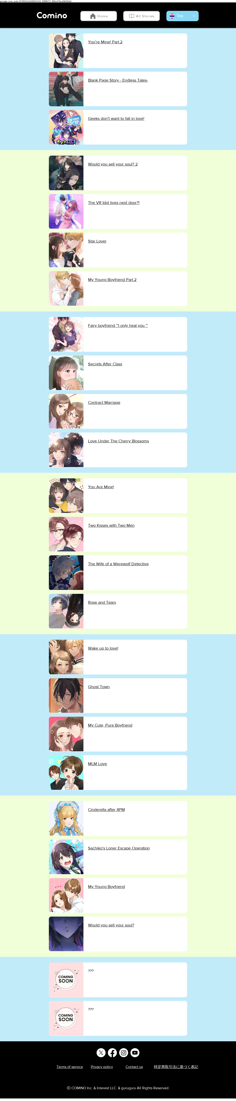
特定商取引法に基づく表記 (176, 1067)
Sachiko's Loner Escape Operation (119, 848)
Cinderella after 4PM (106, 809)
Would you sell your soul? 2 (113, 164)
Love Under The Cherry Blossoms (118, 441)
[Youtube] (134, 1052)
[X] (101, 1052)
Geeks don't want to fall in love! (116, 118)
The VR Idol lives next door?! (113, 202)
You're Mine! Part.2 (105, 42)
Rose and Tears (102, 602)
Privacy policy (102, 1067)
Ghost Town (99, 686)
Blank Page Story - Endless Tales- (118, 80)
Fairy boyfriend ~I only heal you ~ (118, 325)
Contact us (134, 1067)
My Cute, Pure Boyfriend (110, 725)
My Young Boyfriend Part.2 (112, 279)
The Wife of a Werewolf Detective (118, 564)
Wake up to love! (103, 648)
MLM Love (97, 763)
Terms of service (69, 1067)
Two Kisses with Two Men (111, 525)
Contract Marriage (104, 402)
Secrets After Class (105, 364)
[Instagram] (123, 1052)
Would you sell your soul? (111, 925)
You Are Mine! (101, 487)
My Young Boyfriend (106, 886)
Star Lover (97, 241)
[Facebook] (112, 1052)
